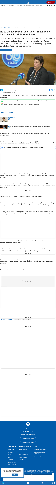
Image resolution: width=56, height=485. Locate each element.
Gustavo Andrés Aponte (20, 5)
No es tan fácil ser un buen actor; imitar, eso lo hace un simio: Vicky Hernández (28, 27)
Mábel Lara (17, 319)
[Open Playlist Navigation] (54, 483)
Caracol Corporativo (12, 464)
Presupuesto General (30, 5)
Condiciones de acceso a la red (40, 449)
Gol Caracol (10, 452)
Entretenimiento (8, 27)
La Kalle (9, 454)
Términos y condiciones (38, 456)
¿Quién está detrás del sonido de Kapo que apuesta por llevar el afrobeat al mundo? (30, 126)
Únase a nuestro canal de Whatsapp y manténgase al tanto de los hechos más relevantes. (26, 100)
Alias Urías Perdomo (10, 5)
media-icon (28, 483)
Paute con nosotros (22, 459)
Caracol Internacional (12, 462)
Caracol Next (10, 466)
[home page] (28, 2)
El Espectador (10, 459)
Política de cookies (37, 455)
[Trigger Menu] (2, 2)
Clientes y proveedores (23, 457)
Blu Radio (2, 27)
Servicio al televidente (23, 449)
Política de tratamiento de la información (39, 453)
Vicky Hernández (26, 319)
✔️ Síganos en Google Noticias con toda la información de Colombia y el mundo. (24, 147)
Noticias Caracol (11, 449)
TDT (19, 452)
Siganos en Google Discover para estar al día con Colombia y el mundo (21, 104)
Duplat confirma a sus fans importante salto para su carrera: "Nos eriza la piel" (29, 119)
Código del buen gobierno (23, 454)
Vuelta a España (42, 5)
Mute (42, 483)
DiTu (9, 457)
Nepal (37, 5)
